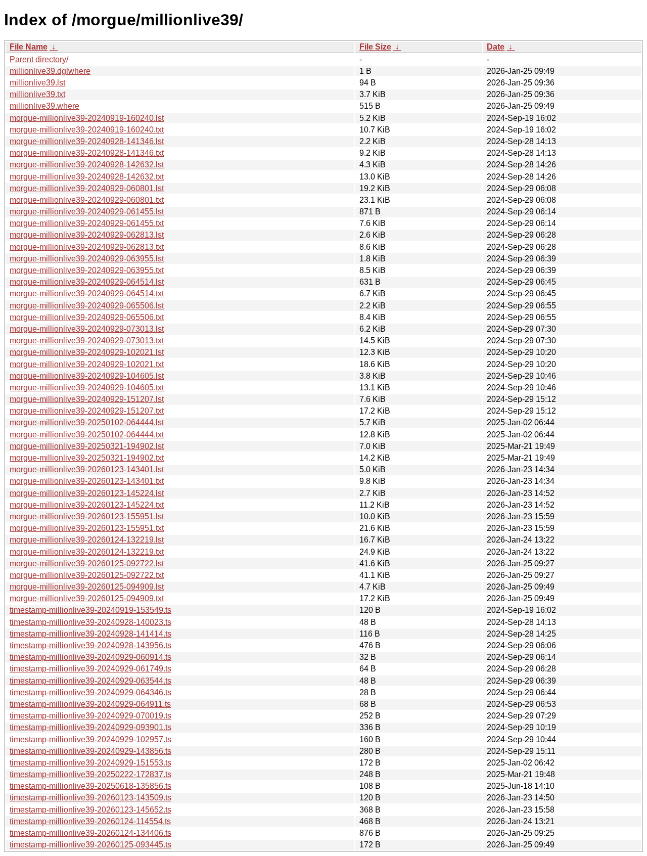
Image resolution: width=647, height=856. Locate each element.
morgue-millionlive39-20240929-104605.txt (87, 387)
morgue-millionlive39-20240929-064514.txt (87, 293)
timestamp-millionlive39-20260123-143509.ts (90, 797)
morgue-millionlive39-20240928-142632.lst (87, 164)
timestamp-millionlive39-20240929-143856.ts (90, 751)
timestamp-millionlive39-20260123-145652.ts (90, 809)
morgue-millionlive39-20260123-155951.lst (87, 516)
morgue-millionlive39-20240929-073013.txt (87, 340)
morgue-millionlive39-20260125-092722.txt (87, 575)
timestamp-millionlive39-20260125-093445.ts (90, 844)
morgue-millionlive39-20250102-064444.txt (87, 434)
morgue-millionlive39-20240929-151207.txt (87, 411)
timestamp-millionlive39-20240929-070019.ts (90, 715)
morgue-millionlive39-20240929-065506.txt (87, 317)
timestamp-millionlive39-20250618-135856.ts (90, 786)
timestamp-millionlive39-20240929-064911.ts (90, 704)
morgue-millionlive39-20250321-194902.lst (87, 446)
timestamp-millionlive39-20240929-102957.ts (90, 739)
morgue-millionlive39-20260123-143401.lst (87, 469)
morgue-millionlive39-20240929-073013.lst (87, 329)
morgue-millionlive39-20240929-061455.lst (87, 211)
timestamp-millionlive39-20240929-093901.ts (90, 727)
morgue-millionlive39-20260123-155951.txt (87, 528)
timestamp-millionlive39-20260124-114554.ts (90, 821)
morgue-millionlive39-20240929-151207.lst (87, 399)
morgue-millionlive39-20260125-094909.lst (87, 586)
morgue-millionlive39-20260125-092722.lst (87, 563)
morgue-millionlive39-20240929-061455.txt (87, 223)
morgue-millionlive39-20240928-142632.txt (87, 176)
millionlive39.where (44, 106)
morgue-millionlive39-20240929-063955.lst (87, 258)
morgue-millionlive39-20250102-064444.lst (87, 422)
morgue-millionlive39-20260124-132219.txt (87, 552)
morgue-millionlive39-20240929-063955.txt (87, 270)
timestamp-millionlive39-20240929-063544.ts (90, 681)
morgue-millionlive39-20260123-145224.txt (87, 505)
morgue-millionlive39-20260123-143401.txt (87, 481)
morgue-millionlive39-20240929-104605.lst (87, 376)
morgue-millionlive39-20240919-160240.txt (87, 129)
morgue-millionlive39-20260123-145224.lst (87, 493)
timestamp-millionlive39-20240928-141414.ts (90, 633)
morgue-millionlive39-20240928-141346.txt (87, 153)
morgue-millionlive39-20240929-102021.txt (87, 364)
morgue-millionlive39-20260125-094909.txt (87, 598)
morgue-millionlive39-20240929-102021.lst (87, 352)
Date (495, 46)
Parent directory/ (39, 59)
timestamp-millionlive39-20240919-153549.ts (90, 610)
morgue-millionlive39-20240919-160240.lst (87, 118)
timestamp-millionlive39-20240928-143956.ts (90, 645)
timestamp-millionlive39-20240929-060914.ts (90, 657)
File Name (29, 46)
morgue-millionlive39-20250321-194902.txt (87, 458)
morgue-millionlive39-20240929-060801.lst (87, 188)
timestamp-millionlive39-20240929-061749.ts (90, 668)
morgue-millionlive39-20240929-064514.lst (87, 282)
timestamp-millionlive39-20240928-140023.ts (90, 622)
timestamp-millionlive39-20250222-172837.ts (90, 774)
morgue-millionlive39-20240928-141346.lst (87, 141)
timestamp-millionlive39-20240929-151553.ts (90, 762)
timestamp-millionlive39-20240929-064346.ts (90, 692)
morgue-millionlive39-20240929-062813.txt (87, 247)
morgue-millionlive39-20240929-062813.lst (87, 235)
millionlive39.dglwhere (50, 71)
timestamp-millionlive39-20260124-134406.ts (90, 833)
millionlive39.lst (37, 82)
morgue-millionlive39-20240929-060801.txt (87, 200)
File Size (375, 46)
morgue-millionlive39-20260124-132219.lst (87, 539)
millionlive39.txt (37, 94)
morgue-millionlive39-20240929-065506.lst (87, 305)
